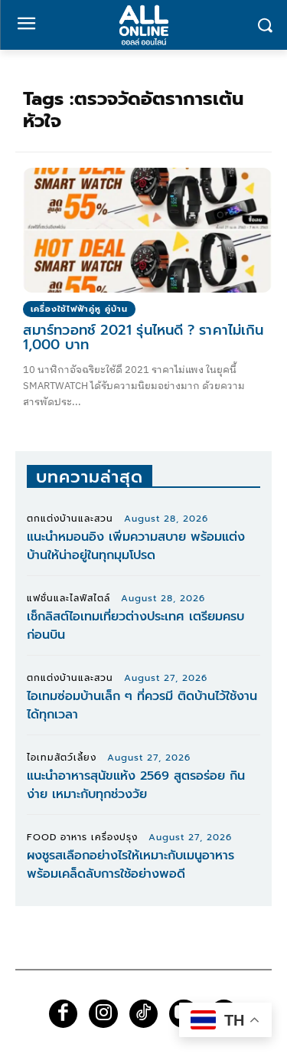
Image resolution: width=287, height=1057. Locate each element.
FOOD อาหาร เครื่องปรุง (82, 837)
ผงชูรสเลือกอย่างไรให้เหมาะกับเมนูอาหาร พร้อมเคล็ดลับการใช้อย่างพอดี (130, 864)
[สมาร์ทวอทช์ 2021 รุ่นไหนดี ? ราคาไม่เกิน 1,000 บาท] (147, 230)
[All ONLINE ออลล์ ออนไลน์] (143, 25)
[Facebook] (63, 1014)
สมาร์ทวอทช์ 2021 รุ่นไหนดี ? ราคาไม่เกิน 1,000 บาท (143, 337)
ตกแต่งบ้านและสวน (70, 518)
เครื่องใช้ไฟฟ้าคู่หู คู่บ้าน (79, 309)
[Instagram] (103, 1014)
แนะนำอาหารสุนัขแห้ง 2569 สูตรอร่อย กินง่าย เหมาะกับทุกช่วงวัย (136, 785)
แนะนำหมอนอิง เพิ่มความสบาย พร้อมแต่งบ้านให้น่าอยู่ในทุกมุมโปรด (136, 546)
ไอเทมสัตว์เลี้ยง (61, 757)
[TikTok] (143, 1014)
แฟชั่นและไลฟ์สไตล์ (68, 598)
